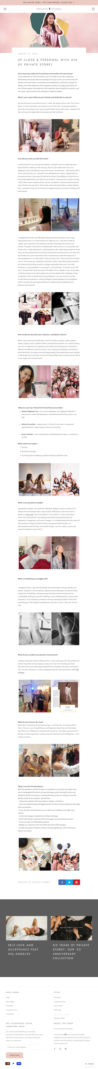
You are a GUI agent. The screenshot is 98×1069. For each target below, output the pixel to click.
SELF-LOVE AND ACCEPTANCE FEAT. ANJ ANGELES (23, 949)
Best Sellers (10, 1001)
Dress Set (57, 997)
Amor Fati (29, 514)
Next (89, 4)
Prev (79, 4)
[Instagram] (60, 1048)
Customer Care (11, 1010)
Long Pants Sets (59, 1001)
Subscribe (14, 1055)
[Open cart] (93, 9)
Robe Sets (57, 1010)
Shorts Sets (58, 1006)
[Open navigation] (5, 9)
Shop (8, 997)
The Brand (10, 1014)
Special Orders (59, 1018)
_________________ (62, 1014)
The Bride (9, 1006)
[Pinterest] (66, 1048)
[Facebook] (55, 1048)
